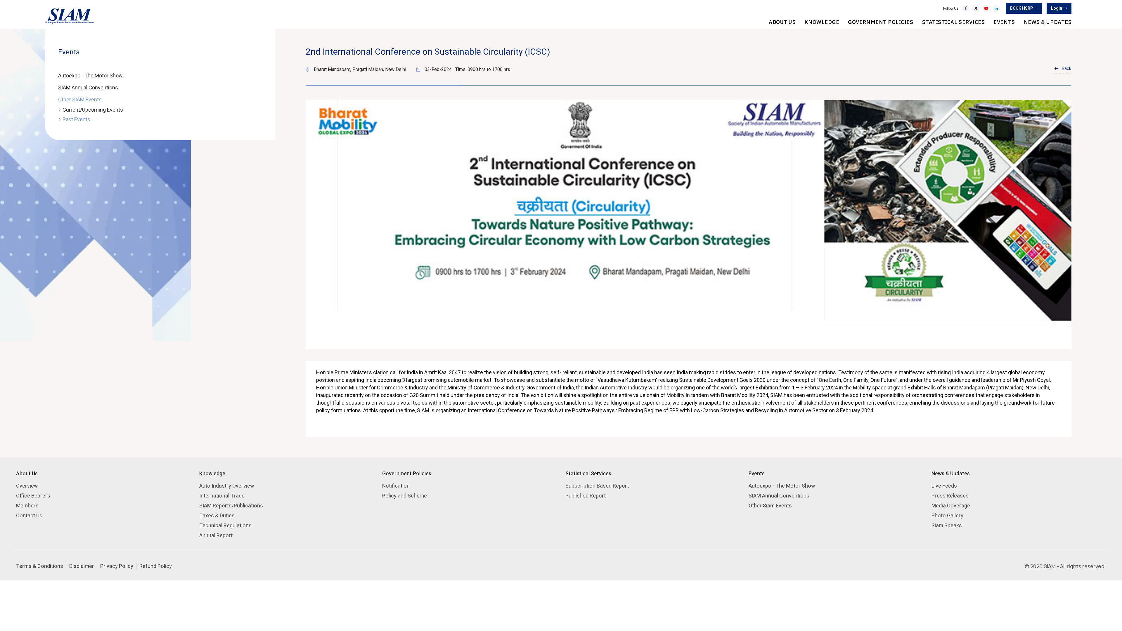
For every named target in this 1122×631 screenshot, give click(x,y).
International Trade (222, 496)
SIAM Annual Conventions (88, 87)
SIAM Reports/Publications (231, 505)
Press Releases (950, 496)
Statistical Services (953, 22)
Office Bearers (33, 496)
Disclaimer (81, 566)
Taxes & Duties (217, 515)
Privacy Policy (116, 566)
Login (1056, 8)
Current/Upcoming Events (93, 110)
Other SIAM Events (80, 99)
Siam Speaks (946, 525)
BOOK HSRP (1021, 8)
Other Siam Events (770, 505)
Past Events (76, 119)
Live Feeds (944, 486)
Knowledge (821, 22)
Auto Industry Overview (226, 486)
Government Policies (880, 22)
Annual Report (216, 535)
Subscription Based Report (597, 486)
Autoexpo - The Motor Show (90, 75)
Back (1066, 68)
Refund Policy (155, 566)
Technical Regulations (225, 525)
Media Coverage (950, 505)
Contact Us (29, 515)
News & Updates (1048, 22)
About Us (782, 22)
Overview (27, 486)
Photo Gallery (947, 515)
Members (27, 505)
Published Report (585, 496)
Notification (396, 486)
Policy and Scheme (404, 496)
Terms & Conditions (39, 566)
